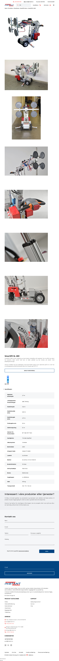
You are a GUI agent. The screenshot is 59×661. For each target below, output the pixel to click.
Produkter (10, 8)
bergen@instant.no (11, 630)
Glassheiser (16, 8)
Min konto (46, 5)
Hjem (6, 8)
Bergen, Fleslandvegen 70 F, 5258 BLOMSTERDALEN (14, 627)
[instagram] (11, 645)
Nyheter (7, 652)
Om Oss (14, 652)
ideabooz (30, 655)
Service (32, 604)
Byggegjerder (8, 610)
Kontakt (21, 652)
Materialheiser (8, 606)
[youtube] (8, 645)
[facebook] (5, 645)
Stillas (6, 602)
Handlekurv (35, 5)
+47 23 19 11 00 (18, 1)
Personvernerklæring (43, 652)
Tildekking (7, 612)
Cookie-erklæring (30, 652)
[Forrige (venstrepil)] (0, 660)
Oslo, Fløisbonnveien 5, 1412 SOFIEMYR (16, 619)
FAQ (32, 606)
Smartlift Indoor (23, 8)
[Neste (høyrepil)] (2, 660)
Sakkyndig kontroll (35, 602)
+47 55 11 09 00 (10, 632)
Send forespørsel (29, 370)
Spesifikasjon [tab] (8, 389)
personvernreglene (24, 551)
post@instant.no (29, 1)
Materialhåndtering (10, 604)
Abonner (29, 573)
